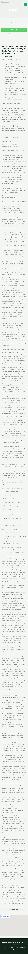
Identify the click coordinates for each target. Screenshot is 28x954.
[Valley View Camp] (5, 4)
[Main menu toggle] (25, 4)
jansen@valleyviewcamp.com (18, 944)
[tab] (14, 30)
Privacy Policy (6, 947)
